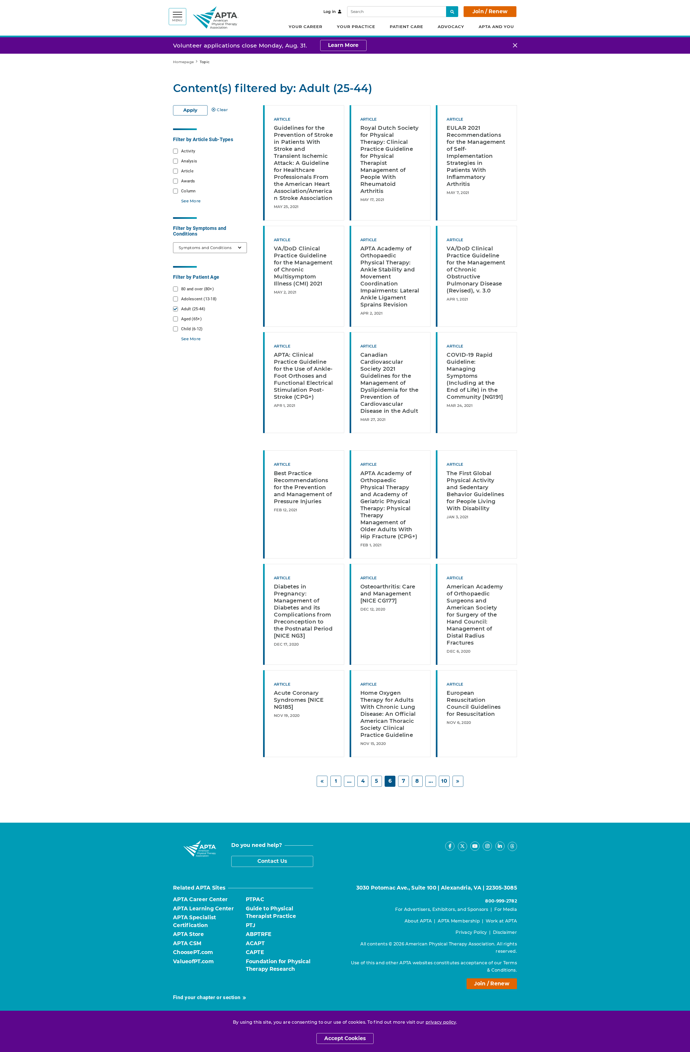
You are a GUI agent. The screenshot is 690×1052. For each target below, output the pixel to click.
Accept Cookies (345, 1038)
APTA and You (496, 26)
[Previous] (322, 781)
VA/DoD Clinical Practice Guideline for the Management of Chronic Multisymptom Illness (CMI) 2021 (303, 266)
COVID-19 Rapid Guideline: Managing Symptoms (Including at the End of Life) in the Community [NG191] (475, 376)
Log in (329, 11)
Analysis (189, 161)
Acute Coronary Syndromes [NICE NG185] (299, 700)
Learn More (343, 45)
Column (188, 190)
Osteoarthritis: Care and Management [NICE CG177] (387, 593)
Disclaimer (505, 932)
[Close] (515, 45)
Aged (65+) (191, 318)
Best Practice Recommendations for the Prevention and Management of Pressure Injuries (303, 487)
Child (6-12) (192, 328)
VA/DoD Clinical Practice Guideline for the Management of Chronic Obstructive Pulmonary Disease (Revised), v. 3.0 (476, 269)
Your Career (305, 26)
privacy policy (441, 1022)
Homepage (183, 62)
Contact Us (272, 861)
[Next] (458, 781)
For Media (505, 909)
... (349, 781)
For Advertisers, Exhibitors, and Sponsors (441, 909)
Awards (188, 180)
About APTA (418, 921)
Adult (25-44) (193, 308)
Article (187, 170)
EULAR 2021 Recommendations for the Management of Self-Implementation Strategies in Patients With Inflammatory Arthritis (476, 156)
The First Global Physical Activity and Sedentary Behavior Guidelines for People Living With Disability (475, 491)
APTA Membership (459, 921)
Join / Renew (490, 11)
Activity (188, 151)
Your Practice (356, 26)
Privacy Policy (471, 932)
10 (444, 781)
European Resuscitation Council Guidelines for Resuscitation (474, 703)
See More (191, 200)
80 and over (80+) (197, 288)
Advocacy (451, 26)
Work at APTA (501, 921)
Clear (222, 109)
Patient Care (406, 26)
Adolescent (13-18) (198, 298)
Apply (190, 110)
